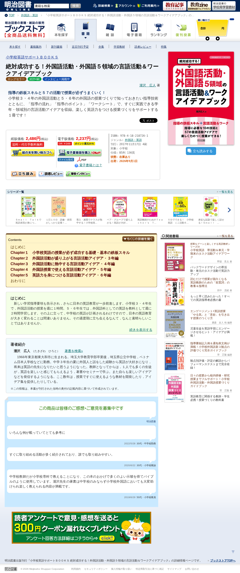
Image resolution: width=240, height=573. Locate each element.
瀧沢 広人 (147, 85)
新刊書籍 (56, 46)
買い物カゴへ (33, 153)
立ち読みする (203, 151)
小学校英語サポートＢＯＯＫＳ (32, 57)
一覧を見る (226, 192)
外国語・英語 (133, 140)
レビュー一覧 (40, 173)
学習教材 (119, 46)
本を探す (15, 46)
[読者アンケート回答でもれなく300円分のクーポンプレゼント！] (81, 541)
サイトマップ (174, 569)
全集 (101, 46)
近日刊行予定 (80, 46)
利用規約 (76, 569)
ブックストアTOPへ (223, 560)
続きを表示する (140, 330)
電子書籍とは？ (90, 165)
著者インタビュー (78, 174)
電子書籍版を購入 (80, 153)
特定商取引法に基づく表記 (150, 569)
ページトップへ (233, 552)
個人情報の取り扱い (121, 569)
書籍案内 (35, 46)
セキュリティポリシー (96, 569)
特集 (164, 46)
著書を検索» (74, 351)
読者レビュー (143, 46)
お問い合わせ (192, 569)
